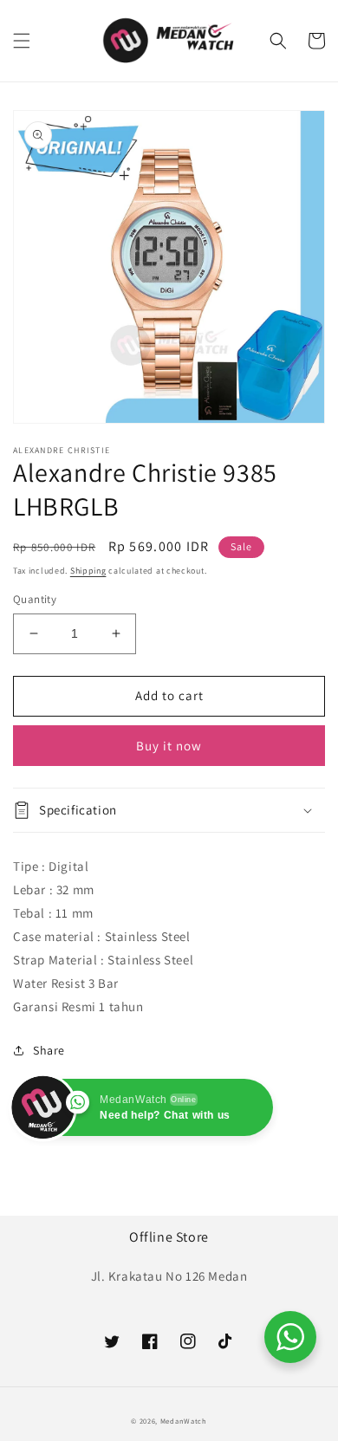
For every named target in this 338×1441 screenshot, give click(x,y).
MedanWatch (183, 1420)
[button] (22, 41)
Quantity (34, 599)
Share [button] (49, 1050)
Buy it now (169, 745)
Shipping (88, 570)
